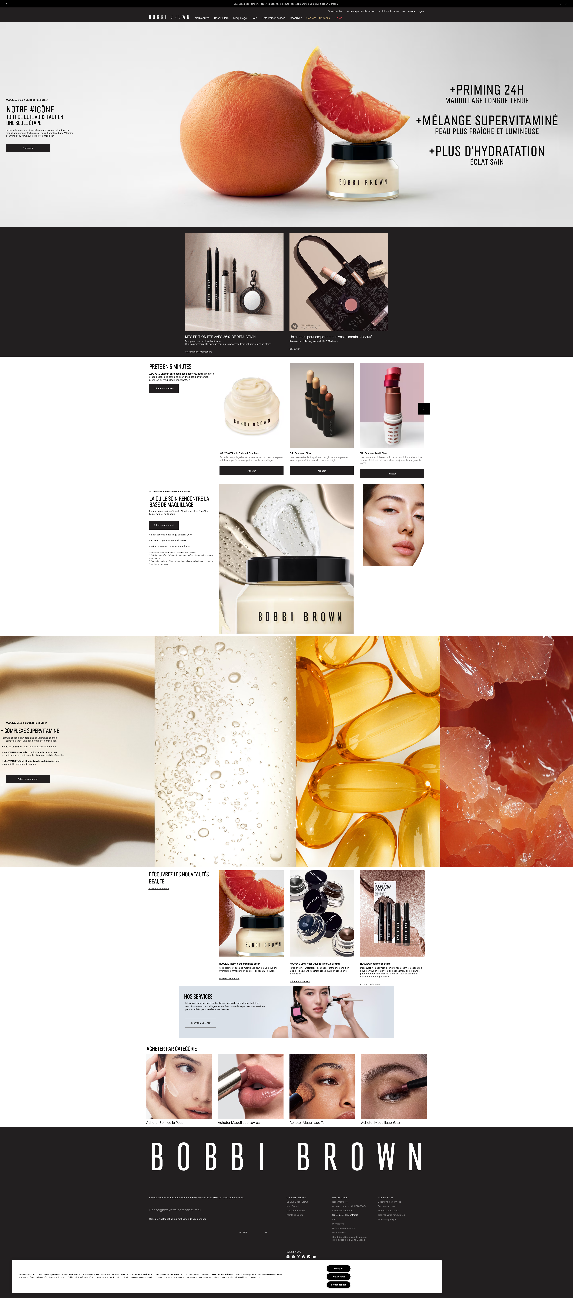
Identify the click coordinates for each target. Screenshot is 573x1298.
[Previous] (7, 4)
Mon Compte (293, 1206)
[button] (296, 18)
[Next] (561, 4)
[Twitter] (298, 1256)
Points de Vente (294, 1214)
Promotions (338, 1223)
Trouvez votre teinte (388, 1210)
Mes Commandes (295, 1210)
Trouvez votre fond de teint (392, 1214)
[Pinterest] (303, 1256)
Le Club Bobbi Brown (388, 11)
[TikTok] (308, 1256)
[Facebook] (293, 1256)
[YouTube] (314, 1256)
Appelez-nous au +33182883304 (349, 1206)
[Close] (566, 4)
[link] (421, 11)
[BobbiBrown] (169, 17)
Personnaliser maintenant (333, 3)
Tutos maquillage (387, 1219)
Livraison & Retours (342, 1210)
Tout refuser (338, 1276)
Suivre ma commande (343, 1228)
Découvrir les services (389, 1201)
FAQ (334, 1219)
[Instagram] (287, 1256)
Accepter (339, 1268)
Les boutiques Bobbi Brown (360, 11)
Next (424, 409)
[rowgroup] (286, 292)
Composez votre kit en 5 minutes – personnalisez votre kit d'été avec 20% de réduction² (273, 3)
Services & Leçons (387, 1206)
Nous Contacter (340, 1201)
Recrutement (339, 1232)
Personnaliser (338, 1284)
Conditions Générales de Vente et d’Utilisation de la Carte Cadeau (349, 1238)
